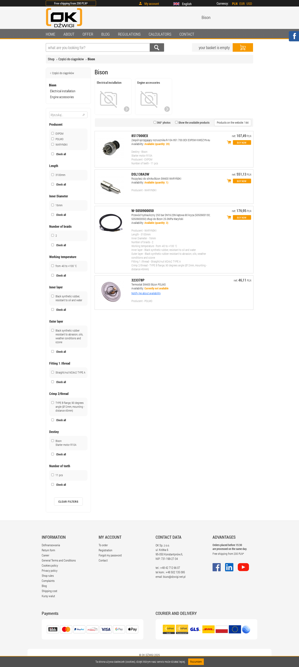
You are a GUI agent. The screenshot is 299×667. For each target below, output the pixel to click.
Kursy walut (48, 596)
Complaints (48, 581)
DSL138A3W (140, 174)
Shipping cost (49, 591)
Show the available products (194, 122)
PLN (235, 3)
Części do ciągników (71, 59)
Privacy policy (49, 570)
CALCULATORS (160, 34)
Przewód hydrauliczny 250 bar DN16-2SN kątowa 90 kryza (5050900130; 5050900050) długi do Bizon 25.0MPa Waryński (170, 217)
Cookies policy (50, 565)
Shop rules (48, 576)
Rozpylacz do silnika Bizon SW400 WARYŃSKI (156, 178)
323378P (137, 280)
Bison (91, 59)
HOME (50, 34)
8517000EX (139, 135)
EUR (242, 3)
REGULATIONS (129, 34)
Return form (48, 550)
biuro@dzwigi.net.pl (174, 577)
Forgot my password (110, 555)
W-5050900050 (142, 210)
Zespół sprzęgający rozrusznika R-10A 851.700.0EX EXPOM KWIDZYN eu (170, 140)
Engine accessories (62, 97)
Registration (105, 550)
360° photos (163, 122)
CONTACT (186, 34)
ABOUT (68, 34)
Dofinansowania (51, 545)
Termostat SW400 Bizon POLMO (148, 284)
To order (103, 545)
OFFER (88, 34)
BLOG (105, 34)
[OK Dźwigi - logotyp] (64, 28)
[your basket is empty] (243, 47)
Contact (103, 560)
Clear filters (68, 501)
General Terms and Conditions (59, 560)
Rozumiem (196, 662)
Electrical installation (62, 91)
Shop (51, 59)
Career (45, 555)
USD (249, 3)
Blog (44, 586)
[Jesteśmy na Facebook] (294, 39)
